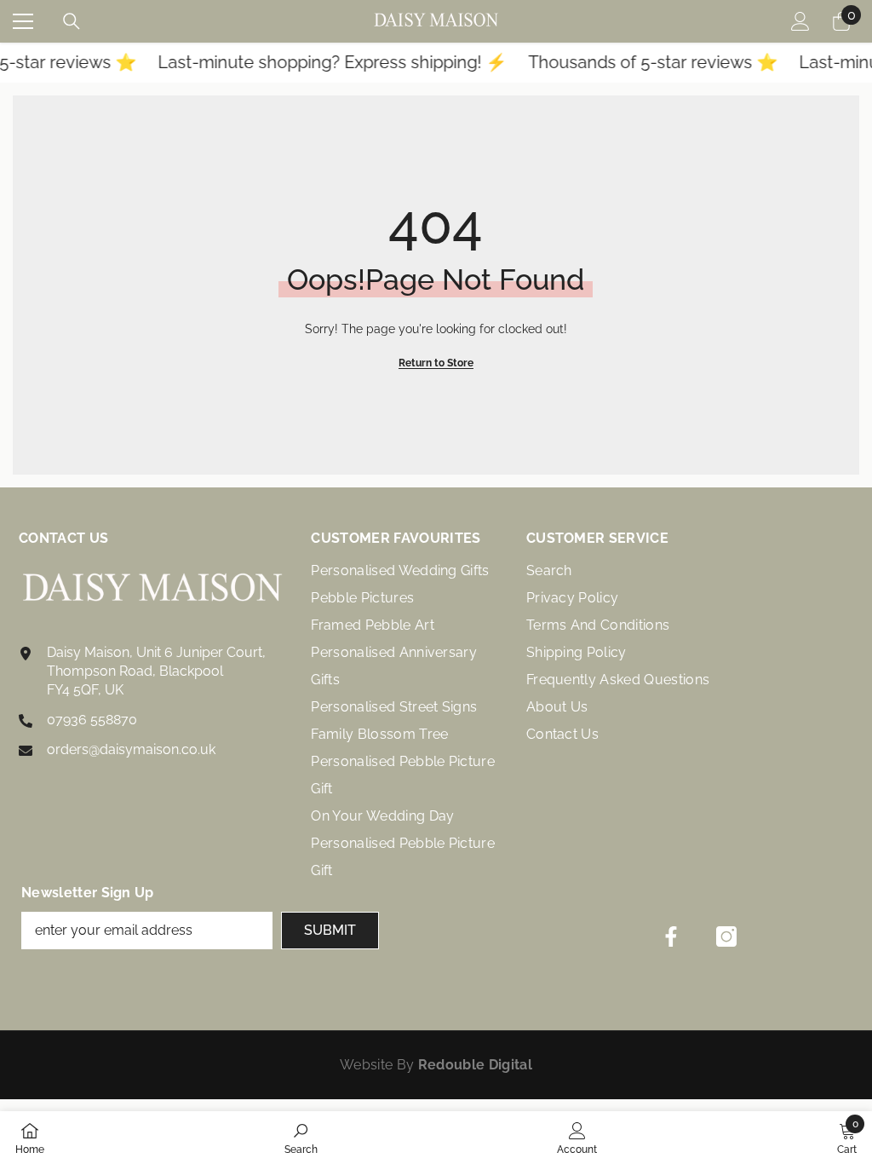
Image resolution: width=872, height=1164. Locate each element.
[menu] (23, 21)
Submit (330, 930)
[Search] (71, 21)
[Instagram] (726, 936)
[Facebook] (671, 936)
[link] (301, 1138)
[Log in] (800, 21)
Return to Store (436, 363)
